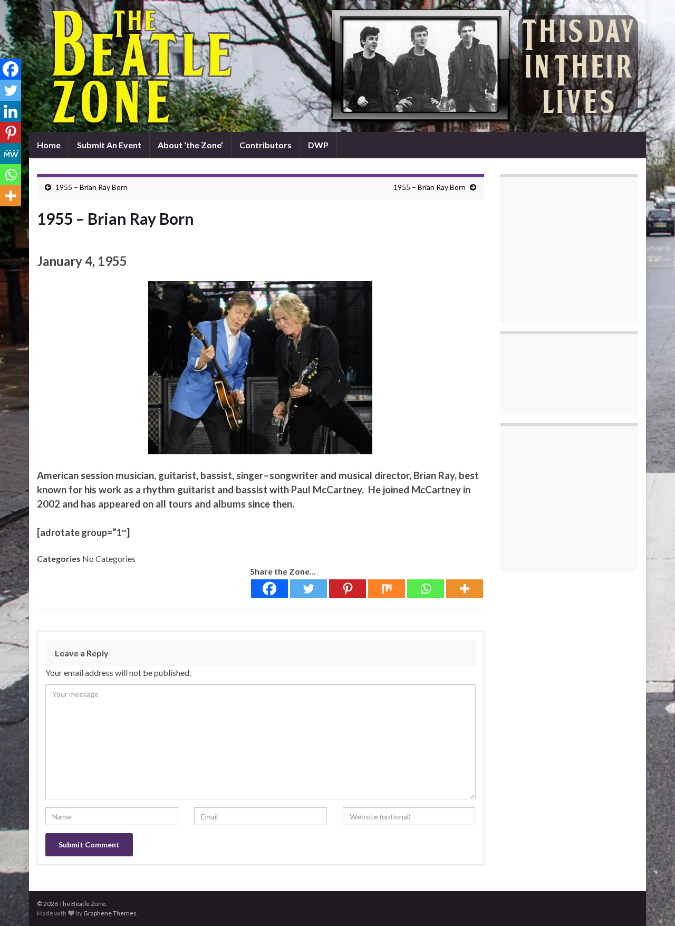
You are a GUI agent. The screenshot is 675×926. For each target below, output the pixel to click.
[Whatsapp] (425, 588)
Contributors (265, 145)
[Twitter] (308, 588)
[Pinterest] (347, 588)
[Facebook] (269, 588)
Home (49, 145)
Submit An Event (109, 145)
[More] (464, 588)
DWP (318, 145)
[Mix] (386, 588)
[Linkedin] (10, 111)
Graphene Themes (110, 913)
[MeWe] (10, 153)
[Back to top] (651, 902)
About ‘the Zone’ (190, 145)
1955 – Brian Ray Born (91, 187)
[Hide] (4, 216)
